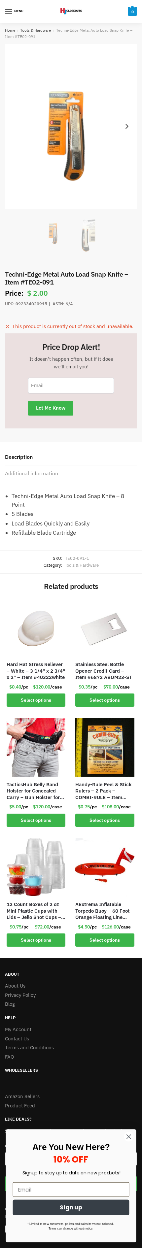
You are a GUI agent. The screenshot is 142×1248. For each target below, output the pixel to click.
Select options (36, 700)
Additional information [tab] (31, 473)
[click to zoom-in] (71, 126)
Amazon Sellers (22, 1096)
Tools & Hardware (35, 30)
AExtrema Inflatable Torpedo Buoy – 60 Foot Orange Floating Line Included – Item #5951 (102, 911)
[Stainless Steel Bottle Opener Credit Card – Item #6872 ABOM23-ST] (104, 627)
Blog (10, 1004)
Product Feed (20, 1105)
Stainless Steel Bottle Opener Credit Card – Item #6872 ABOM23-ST (103, 670)
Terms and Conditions (29, 1047)
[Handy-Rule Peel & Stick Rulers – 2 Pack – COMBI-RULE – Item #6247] (104, 747)
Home (10, 30)
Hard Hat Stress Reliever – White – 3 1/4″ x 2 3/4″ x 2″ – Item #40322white (36, 670)
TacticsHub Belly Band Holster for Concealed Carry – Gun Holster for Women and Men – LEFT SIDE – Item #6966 (34, 791)
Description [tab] (19, 457)
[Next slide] (127, 126)
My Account (18, 1029)
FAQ (9, 1057)
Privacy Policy (20, 995)
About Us (15, 986)
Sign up (71, 1207)
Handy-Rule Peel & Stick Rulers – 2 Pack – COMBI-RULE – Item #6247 (103, 791)
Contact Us (17, 1038)
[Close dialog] (129, 1136)
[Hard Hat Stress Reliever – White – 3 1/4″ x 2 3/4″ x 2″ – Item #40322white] (36, 627)
